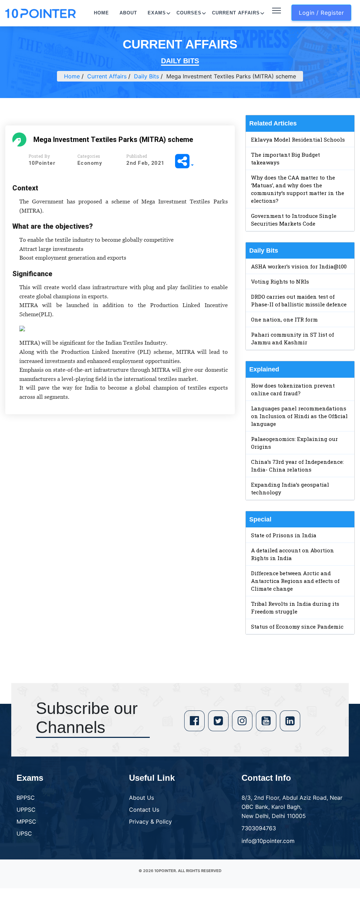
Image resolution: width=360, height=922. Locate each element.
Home (101, 12)
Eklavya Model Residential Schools (298, 139)
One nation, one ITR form (284, 319)
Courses (188, 12)
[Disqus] (120, 521)
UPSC (24, 833)
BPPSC (26, 797)
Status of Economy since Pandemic (297, 626)
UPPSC (26, 809)
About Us (141, 797)
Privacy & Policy (150, 821)
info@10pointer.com (268, 840)
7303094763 (259, 828)
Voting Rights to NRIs (280, 281)
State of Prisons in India (283, 535)
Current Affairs (236, 12)
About (128, 12)
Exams (157, 12)
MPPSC (26, 821)
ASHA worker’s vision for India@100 (299, 266)
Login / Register (321, 12)
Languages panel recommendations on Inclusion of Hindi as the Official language (299, 416)
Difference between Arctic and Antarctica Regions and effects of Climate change (295, 581)
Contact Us (144, 809)
